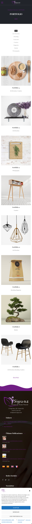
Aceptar (16, 507)
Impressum (28, 519)
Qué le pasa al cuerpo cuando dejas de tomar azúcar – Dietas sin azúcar (14, 450)
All (16, 31)
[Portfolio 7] (16, 354)
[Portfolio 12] (16, 155)
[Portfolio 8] (16, 314)
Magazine (16, 45)
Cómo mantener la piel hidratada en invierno (12, 441)
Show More (16, 377)
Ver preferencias (16, 516)
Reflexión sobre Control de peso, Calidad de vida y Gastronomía (13, 459)
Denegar (16, 512)
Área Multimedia (8, 426)
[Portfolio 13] (16, 115)
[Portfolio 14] (16, 75)
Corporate (16, 39)
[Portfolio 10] (16, 234)
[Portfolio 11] (16, 194)
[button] (29, 491)
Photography (16, 51)
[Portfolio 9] (16, 274)
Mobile (16, 48)
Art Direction (16, 33)
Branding (16, 36)
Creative (16, 42)
